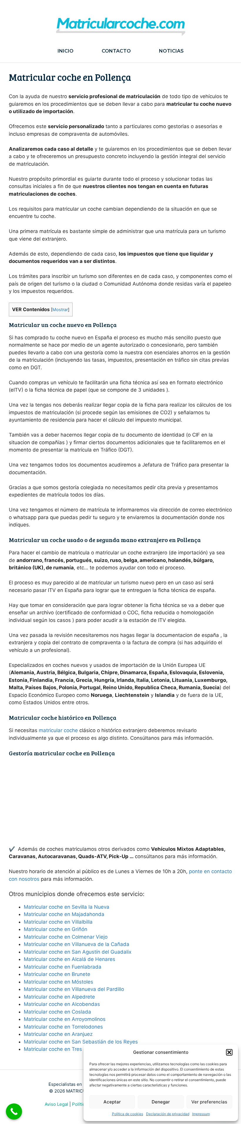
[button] (229, 1052)
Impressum (201, 1114)
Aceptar (112, 1102)
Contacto (116, 51)
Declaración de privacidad (167, 1114)
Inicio (65, 51)
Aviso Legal (56, 1104)
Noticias (171, 51)
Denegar (161, 1102)
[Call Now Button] (14, 1111)
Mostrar (60, 309)
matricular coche (58, 730)
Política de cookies (127, 1114)
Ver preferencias (209, 1102)
